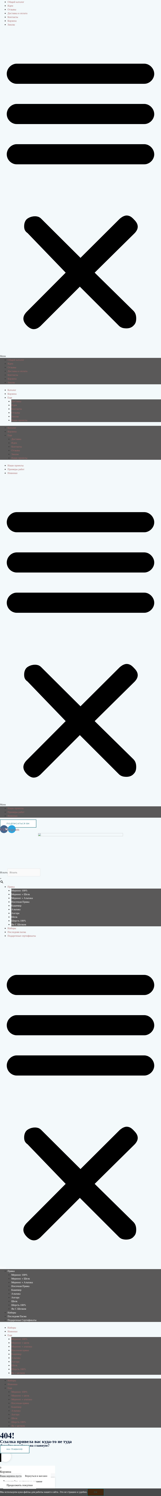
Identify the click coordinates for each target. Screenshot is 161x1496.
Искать (4, 872)
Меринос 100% (19, 890)
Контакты (13, 17)
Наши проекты (19, 420)
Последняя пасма (17, 932)
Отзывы (12, 9)
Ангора (15, 913)
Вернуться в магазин (36, 1475)
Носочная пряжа (20, 901)
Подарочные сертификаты (22, 935)
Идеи (10, 5)
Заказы (11, 24)
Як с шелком (18, 924)
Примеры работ (16, 469)
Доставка (16, 401)
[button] (80, 194)
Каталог (12, 390)
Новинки (12, 473)
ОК (95, 1492)
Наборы (12, 928)
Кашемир (16, 905)
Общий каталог (16, 1)
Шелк (14, 916)
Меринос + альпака (22, 898)
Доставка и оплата (17, 13)
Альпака (15, 909)
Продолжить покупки (20, 1485)
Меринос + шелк (20, 894)
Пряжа (11, 886)
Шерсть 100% (18, 920)
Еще (10, 397)
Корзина (12, 20)
